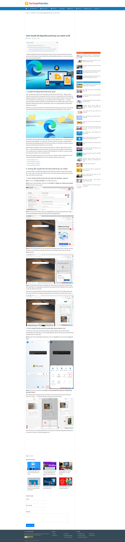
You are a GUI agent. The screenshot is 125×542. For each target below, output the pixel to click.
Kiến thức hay (92, 535)
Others (97, 8)
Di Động (62, 8)
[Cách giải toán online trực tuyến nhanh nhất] (79, 122)
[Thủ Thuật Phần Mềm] (37, 3)
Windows (54, 8)
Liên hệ (54, 533)
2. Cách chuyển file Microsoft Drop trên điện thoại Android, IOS (41, 50)
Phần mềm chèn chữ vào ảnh (89, 163)
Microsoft (31, 455)
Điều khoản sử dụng (68, 535)
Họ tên (27, 499)
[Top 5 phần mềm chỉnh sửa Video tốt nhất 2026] (79, 143)
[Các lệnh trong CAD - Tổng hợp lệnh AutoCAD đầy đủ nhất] (79, 180)
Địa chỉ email (29, 505)
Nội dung (28, 511)
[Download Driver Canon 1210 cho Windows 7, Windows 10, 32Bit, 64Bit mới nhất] (79, 159)
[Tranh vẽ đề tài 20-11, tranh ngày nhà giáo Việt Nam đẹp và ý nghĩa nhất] (79, 85)
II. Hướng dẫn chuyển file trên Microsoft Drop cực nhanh (38, 47)
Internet (79, 8)
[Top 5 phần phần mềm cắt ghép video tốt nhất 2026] (79, 117)
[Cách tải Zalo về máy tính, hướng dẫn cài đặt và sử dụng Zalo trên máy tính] (79, 138)
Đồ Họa (71, 8)
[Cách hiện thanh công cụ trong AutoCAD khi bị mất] (79, 91)
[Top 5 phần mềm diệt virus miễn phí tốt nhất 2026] (79, 112)
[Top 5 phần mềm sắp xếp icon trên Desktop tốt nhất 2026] (79, 175)
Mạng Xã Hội (44, 8)
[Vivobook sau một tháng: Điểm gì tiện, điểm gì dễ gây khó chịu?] (79, 61)
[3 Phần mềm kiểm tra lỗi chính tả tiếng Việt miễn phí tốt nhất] (79, 101)
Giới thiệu (66, 533)
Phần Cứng (88, 8)
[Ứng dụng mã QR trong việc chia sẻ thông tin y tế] (79, 66)
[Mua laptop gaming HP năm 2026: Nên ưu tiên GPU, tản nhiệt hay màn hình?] (79, 77)
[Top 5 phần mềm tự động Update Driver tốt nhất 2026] (79, 133)
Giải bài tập (92, 533)
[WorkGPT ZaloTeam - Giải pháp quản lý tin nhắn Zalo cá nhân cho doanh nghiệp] (79, 56)
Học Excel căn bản (81, 535)
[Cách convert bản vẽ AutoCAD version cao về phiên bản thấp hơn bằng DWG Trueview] (79, 128)
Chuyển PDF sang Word (82, 537)
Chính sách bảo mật (68, 537)
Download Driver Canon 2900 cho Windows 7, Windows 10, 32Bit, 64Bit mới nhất (92, 107)
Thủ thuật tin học (81, 533)
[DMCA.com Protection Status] (28, 537)
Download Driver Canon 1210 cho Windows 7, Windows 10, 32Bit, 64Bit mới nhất (92, 160)
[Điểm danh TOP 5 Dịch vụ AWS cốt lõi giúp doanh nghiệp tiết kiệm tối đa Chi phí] (79, 72)
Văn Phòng (34, 8)
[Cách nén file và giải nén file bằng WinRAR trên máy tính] (79, 96)
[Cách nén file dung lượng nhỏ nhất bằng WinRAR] (79, 154)
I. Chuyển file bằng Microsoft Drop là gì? (35, 45)
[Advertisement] (77, 3)
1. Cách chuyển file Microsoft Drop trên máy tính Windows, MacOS (42, 49)
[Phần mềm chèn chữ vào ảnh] (79, 165)
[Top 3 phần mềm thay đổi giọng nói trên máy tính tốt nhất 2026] (79, 149)
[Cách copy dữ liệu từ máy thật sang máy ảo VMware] (79, 186)
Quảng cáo (55, 535)
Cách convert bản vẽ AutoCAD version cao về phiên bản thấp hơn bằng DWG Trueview (92, 128)
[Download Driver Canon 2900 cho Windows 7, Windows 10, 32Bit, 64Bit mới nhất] (79, 106)
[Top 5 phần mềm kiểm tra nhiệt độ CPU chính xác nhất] (79, 170)
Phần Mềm (29, 38)
